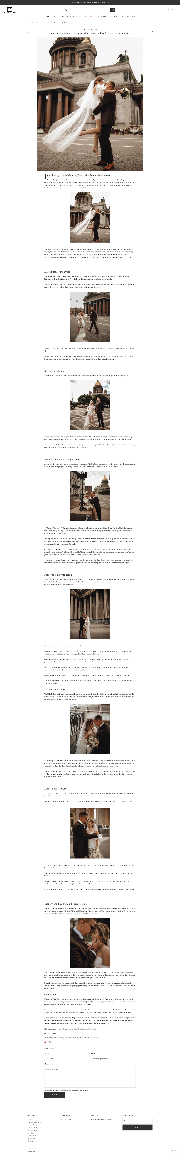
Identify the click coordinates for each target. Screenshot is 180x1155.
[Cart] (173, 10)
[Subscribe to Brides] (50, 1042)
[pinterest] (65, 1119)
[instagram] (61, 1119)
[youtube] (70, 1119)
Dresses (58, 16)
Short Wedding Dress (76, 1037)
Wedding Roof (34, 1148)
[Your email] (137, 1120)
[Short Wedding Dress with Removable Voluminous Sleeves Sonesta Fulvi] (90, 217)
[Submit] (113, 10)
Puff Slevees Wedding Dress (59, 1037)
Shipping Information (35, 1122)
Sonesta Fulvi (94, 1037)
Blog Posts (31, 1138)
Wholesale (89, 16)
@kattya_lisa (61, 1029)
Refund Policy (32, 1125)
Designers (72, 16)
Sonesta (86, 1037)
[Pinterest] (45, 1042)
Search (30, 1119)
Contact (30, 1141)
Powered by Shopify (32, 1151)
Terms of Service (33, 1130)
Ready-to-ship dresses (110, 16)
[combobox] (87, 10)
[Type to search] (87, 10)
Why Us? (130, 16)
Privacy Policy (32, 1127)
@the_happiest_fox (93, 1029)
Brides (29, 23)
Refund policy (32, 1136)
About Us (31, 1133)
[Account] (168, 10)
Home (48, 16)
